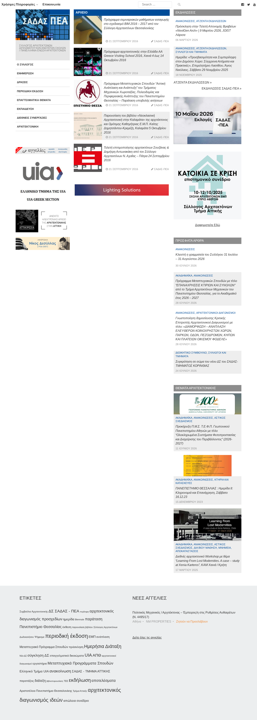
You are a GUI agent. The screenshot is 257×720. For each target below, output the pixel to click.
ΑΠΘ (97, 655)
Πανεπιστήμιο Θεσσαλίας (41, 627)
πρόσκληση (76, 647)
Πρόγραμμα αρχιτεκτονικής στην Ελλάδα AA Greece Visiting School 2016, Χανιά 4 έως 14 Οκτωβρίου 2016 (134, 56)
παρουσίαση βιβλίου (82, 627)
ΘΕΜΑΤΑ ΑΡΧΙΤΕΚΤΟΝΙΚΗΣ (196, 388)
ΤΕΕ (66, 681)
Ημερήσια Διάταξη (102, 646)
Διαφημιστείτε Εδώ (207, 225)
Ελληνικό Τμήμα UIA (34, 671)
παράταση (93, 619)
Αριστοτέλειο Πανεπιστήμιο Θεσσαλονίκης (46, 690)
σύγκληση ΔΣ (38, 655)
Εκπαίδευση (25, 108)
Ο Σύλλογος (25, 64)
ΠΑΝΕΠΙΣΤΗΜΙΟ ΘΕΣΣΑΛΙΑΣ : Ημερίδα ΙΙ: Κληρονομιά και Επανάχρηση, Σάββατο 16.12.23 (204, 492)
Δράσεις (22, 82)
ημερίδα (68, 619)
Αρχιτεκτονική (27, 126)
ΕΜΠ (92, 637)
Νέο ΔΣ (23, 656)
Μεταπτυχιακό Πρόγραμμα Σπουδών (44, 647)
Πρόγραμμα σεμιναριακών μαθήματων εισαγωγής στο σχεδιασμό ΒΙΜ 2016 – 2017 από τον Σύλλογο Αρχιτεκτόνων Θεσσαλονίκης (136, 24)
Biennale (79, 619)
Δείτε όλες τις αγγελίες (147, 637)
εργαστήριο (40, 663)
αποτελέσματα (103, 680)
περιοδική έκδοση (66, 636)
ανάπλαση (102, 636)
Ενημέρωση (25, 73)
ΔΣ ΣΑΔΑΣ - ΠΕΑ (64, 611)
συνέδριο (83, 700)
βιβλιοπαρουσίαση (54, 681)
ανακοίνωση (60, 671)
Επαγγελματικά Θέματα (34, 100)
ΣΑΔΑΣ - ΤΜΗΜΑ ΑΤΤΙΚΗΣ (91, 671)
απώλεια (69, 701)
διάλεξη (40, 681)
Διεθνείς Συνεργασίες (32, 117)
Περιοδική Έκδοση (30, 91)
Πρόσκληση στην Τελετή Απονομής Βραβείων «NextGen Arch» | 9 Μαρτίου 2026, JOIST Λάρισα (206, 30)
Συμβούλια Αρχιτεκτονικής (34, 611)
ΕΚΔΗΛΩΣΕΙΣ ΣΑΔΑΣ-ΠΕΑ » (221, 88)
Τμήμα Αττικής (80, 691)
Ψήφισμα (39, 637)
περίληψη (84, 612)
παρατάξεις (27, 680)
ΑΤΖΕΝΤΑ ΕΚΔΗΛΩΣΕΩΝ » (193, 82)
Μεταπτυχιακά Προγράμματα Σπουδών (80, 663)
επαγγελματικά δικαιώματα (67, 655)
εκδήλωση (80, 680)
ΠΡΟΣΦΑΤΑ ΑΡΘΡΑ (190, 240)
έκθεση (66, 627)
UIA (88, 655)
